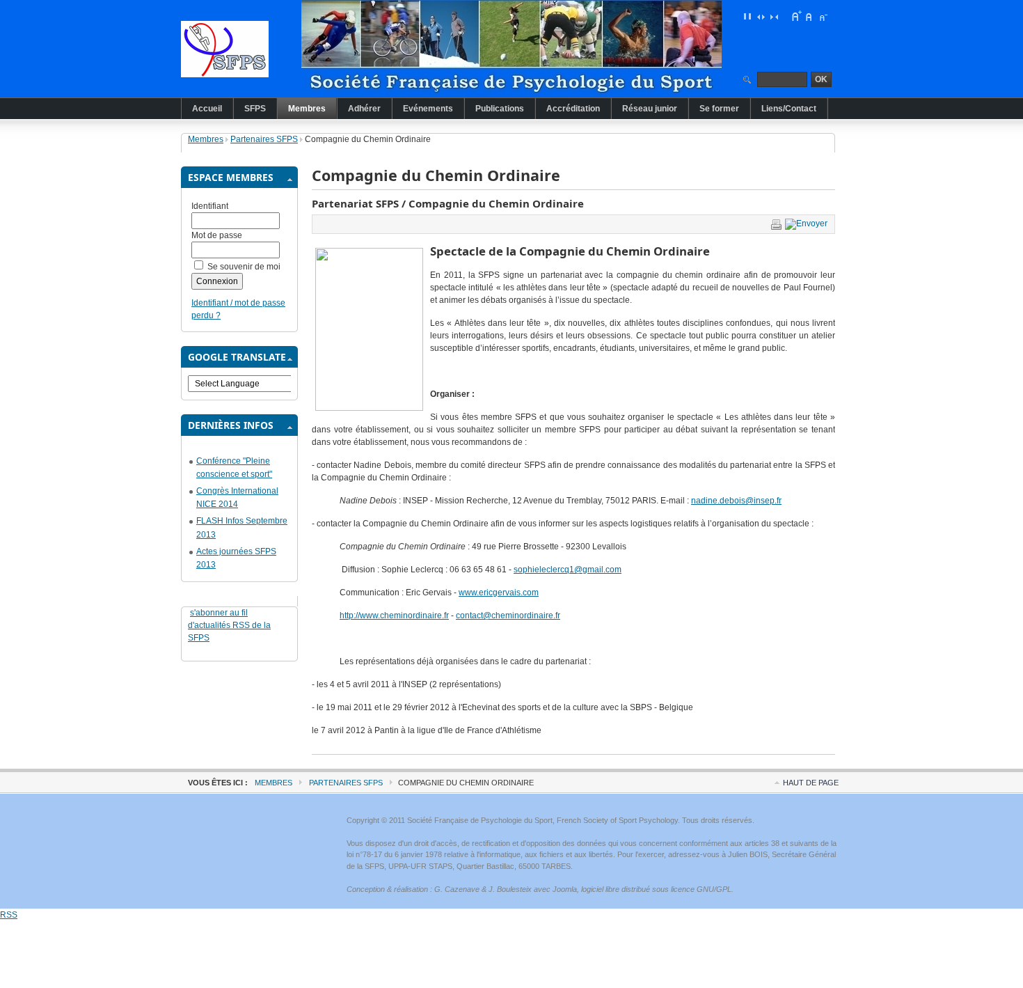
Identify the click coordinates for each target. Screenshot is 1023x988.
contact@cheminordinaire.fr (508, 615)
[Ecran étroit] (773, 16)
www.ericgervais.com (499, 592)
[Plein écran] (747, 16)
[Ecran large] (760, 16)
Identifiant (209, 206)
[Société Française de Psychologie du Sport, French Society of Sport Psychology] (250, 48)
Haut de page (811, 782)
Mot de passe (216, 235)
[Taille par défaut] (809, 16)
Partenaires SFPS (264, 139)
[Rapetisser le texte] (822, 16)
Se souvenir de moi (243, 267)
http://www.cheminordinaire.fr (394, 615)
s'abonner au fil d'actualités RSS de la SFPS (229, 625)
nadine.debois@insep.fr (736, 500)
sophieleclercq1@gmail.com (567, 569)
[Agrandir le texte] (796, 16)
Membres (205, 139)
